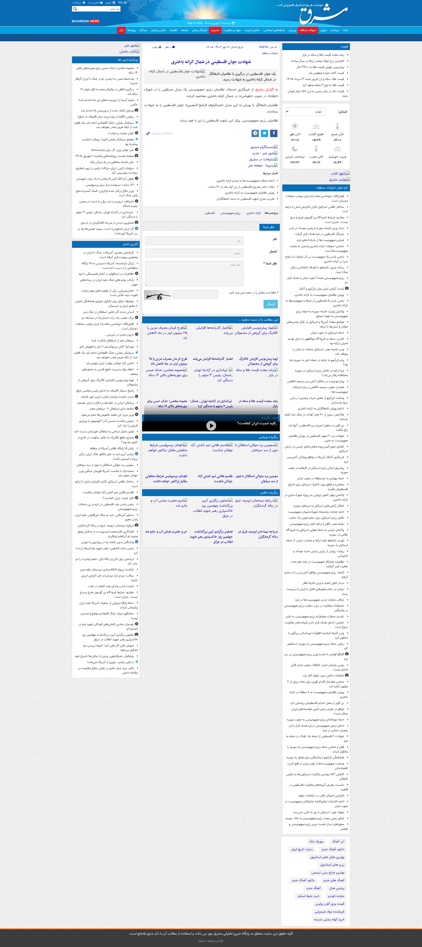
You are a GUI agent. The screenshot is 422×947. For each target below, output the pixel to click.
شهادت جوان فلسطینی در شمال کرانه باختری (211, 62)
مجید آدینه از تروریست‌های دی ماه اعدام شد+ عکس (108, 102)
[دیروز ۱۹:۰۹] (210, 340)
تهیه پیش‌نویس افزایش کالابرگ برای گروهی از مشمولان (258, 361)
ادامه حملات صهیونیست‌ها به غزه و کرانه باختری (245, 180)
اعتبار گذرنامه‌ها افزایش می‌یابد (212, 359)
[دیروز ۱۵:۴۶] (256, 382)
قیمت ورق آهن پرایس (330, 903)
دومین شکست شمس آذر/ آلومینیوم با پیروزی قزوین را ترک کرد (108, 423)
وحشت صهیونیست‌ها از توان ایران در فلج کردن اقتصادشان (317, 766)
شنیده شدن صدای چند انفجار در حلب (111, 586)
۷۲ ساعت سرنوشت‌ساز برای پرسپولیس (110, 185)
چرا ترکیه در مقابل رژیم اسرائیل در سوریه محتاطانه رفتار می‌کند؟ (321, 373)
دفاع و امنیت (252, 30)
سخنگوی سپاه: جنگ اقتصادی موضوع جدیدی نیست (109, 615)
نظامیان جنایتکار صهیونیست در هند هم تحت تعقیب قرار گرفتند (319, 564)
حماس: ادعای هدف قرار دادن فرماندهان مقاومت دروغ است (316, 625)
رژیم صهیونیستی (230, 213)
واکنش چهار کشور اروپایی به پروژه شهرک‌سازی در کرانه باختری (316, 497)
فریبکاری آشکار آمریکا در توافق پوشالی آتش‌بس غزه (317, 459)
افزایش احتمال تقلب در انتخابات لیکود (321, 795)
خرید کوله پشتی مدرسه (329, 919)
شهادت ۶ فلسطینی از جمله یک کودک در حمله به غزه (317, 738)
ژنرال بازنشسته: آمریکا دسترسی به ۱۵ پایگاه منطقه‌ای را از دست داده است (110, 265)
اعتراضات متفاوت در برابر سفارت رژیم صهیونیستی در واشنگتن (316, 608)
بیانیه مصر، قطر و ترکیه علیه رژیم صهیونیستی (317, 524)
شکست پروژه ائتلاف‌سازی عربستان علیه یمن (107, 569)
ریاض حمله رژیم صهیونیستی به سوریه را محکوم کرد (317, 646)
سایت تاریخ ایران (302, 849)
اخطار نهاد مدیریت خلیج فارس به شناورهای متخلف (110, 371)
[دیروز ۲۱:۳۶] (256, 457)
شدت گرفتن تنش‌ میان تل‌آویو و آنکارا (321, 288)
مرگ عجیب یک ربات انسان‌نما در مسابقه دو (108, 318)
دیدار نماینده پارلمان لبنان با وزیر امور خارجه (107, 396)
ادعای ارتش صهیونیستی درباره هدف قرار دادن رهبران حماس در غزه (318, 728)
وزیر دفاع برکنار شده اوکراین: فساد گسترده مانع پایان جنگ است (107, 193)
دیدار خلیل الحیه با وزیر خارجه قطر (323, 583)
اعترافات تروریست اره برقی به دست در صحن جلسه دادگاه (108, 203)
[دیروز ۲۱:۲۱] (211, 425)
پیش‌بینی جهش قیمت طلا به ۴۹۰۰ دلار (320, 67)
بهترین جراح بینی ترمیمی (327, 872)
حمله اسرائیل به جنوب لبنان (327, 332)
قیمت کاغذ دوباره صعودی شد (326, 73)
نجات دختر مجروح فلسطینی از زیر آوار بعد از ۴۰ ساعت (241, 187)
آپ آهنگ (338, 841)
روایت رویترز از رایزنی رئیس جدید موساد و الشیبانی (320, 553)
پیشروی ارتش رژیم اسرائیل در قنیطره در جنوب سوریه (318, 470)
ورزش (292, 30)
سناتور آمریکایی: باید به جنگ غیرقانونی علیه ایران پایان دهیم (106, 517)
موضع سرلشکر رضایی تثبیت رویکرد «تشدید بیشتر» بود (110, 141)
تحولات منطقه (308, 30)
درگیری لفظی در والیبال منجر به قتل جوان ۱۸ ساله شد (109, 91)
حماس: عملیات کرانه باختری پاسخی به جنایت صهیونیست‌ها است (318, 248)
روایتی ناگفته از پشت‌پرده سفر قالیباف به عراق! (105, 116)
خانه (345, 30)
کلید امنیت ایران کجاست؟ (256, 423)
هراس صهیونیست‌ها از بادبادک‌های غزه (320, 240)
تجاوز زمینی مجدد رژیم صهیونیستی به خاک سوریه (314, 818)
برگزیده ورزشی (268, 437)
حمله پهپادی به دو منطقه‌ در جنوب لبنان (320, 478)
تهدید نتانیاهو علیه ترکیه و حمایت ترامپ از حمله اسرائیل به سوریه (317, 542)
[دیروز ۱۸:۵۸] (165, 340)
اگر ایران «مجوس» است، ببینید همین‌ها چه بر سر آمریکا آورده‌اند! (108, 231)
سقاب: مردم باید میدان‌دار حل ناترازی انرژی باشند (109, 578)
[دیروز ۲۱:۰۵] (256, 512)
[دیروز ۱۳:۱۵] (165, 382)
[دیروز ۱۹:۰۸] (165, 512)
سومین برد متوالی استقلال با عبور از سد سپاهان (256, 478)
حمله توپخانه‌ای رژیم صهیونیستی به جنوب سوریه (315, 719)
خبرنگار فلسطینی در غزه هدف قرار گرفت (319, 234)
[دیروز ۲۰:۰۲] (210, 512)
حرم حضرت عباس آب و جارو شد (166, 531)
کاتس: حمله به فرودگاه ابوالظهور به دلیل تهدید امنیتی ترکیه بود (317, 341)
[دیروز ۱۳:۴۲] (210, 382)
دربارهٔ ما (77, 3)
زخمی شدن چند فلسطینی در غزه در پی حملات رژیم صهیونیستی (108, 506)
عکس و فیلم (158, 30)
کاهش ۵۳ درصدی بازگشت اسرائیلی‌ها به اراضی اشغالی (317, 776)
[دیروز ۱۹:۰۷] (165, 457)
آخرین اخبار (130, 244)
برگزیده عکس (269, 492)
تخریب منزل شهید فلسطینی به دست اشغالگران (245, 198)
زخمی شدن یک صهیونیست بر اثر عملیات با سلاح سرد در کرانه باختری (316, 259)
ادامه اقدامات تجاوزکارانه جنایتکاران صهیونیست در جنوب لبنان (316, 803)
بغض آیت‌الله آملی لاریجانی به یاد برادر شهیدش (105, 178)
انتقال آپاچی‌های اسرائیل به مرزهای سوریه (318, 505)
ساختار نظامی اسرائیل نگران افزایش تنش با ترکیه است (316, 209)
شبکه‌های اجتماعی (274, 30)
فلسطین (209, 213)
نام (275, 239)
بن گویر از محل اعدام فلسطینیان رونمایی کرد (317, 703)
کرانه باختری (253, 213)
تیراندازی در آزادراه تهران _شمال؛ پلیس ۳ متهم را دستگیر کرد (107, 214)
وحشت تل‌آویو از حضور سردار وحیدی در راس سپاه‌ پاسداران (319, 400)
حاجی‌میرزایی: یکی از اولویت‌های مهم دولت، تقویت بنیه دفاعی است (109, 293)
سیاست (334, 30)
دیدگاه (143, 30)
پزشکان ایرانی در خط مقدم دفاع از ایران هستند (105, 403)
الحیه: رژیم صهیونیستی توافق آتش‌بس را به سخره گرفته (316, 574)
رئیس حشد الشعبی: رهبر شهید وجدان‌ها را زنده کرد (107, 550)
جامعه (184, 30)
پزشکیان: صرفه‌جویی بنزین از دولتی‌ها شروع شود (104, 656)
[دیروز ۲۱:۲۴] (210, 457)
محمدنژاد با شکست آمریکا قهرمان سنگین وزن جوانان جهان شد (108, 473)
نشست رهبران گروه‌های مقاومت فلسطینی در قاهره (318, 787)
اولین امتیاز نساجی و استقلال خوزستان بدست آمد (104, 431)
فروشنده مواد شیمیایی (329, 911)
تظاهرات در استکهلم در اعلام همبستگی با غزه (106, 274)
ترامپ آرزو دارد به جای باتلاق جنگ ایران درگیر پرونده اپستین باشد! (108, 456)
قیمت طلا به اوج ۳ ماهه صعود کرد (323, 85)
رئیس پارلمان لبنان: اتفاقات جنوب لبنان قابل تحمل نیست (319, 667)
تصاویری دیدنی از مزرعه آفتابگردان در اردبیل (107, 222)
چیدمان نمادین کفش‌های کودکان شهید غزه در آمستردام (108, 626)
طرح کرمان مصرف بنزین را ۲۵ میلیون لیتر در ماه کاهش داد (168, 361)
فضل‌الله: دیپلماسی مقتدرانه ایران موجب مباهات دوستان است (317, 198)
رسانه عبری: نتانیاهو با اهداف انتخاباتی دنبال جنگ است (319, 269)
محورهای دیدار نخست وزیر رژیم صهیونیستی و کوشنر (318, 826)
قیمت (344, 46)
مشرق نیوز (313, 12)
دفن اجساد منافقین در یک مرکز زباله (112, 162)
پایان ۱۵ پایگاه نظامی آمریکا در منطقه (112, 448)
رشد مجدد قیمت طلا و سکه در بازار (323, 55)
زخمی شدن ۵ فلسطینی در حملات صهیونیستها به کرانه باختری (317, 303)
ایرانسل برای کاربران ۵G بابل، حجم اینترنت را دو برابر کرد (106, 561)
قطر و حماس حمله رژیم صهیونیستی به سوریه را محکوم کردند (317, 749)
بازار (121, 30)
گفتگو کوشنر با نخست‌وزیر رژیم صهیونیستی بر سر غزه (316, 656)
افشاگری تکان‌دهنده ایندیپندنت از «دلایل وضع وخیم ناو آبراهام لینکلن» (108, 534)
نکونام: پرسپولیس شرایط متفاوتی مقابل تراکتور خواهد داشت (166, 478)
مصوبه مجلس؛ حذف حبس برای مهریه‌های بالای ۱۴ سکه (107, 70)
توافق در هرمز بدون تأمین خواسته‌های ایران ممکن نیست (320, 711)
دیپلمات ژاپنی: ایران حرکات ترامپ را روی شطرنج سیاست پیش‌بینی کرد (107, 170)
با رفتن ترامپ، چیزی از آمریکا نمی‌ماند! (110, 662)
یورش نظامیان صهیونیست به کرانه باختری (319, 295)
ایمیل (273, 251)
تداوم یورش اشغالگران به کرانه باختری (321, 408)
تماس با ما (94, 3)
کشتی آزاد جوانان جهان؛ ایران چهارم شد (110, 363)
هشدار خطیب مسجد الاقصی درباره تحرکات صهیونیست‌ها (320, 389)
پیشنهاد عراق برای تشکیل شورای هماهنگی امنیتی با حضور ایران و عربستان (106, 303)
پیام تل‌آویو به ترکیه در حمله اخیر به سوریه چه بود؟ (318, 362)
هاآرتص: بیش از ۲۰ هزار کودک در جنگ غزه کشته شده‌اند (316, 417)
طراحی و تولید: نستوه (211, 940)
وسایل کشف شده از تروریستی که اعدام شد (107, 110)
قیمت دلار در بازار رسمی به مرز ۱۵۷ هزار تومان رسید (318, 93)
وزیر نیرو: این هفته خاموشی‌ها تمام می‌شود (107, 415)
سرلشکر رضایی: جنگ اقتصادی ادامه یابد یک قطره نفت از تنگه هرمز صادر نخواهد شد (106, 125)
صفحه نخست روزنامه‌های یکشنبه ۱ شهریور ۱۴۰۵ (104, 156)
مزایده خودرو (336, 896)
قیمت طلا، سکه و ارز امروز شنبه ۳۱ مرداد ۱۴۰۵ (315, 79)
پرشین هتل (336, 888)
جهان (323, 30)
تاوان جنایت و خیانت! (121, 133)
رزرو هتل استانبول (332, 864)
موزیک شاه (316, 841)
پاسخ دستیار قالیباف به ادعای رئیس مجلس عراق (105, 390)
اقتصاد (173, 30)
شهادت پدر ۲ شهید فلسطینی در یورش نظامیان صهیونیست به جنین (318, 438)
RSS (121, 3)
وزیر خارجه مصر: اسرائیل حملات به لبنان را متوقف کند (320, 351)
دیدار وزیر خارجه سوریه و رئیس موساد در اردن (316, 228)
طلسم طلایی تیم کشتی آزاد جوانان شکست (215, 478)
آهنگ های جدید (333, 880)
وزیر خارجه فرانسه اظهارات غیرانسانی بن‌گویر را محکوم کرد (318, 635)
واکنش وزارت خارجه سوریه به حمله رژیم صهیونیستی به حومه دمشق (322, 313)
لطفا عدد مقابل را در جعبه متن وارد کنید (253, 293)
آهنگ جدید (313, 888)
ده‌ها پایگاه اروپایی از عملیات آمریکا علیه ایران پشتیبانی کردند (108, 605)
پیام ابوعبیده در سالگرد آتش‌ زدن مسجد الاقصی (315, 381)
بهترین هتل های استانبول (327, 857)
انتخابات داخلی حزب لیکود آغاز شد (323, 675)
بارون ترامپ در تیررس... (119, 334)
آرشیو (109, 3)
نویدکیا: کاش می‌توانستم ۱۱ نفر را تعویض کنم (107, 346)
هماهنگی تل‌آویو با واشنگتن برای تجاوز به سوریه (315, 757)
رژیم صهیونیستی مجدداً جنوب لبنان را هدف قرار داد (317, 280)
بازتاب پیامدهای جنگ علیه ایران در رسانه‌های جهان (109, 282)
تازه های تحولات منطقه (332, 187)
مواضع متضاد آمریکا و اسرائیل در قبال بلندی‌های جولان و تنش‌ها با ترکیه (317, 324)
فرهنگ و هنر (199, 30)
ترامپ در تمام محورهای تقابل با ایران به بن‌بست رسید (317, 591)
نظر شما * (270, 263)
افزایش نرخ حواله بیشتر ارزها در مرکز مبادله (317, 61)
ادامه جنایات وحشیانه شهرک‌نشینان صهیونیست (316, 512)
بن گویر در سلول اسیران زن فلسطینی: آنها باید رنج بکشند (318, 427)
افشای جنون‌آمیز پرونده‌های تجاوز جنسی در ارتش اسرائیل (316, 449)
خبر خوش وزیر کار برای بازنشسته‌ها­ (112, 150)
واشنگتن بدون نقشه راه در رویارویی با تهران (107, 542)
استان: (342, 111)
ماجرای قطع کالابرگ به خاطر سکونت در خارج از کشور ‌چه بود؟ (108, 440)
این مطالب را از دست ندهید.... (258, 319)
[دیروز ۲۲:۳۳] (256, 340)
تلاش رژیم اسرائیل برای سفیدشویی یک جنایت (316, 517)
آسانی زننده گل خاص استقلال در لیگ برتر (108, 312)
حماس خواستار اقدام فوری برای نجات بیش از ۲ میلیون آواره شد (317, 684)
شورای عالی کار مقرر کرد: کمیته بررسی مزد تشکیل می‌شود (110, 648)
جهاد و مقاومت (232, 30)
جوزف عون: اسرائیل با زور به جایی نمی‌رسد (318, 812)
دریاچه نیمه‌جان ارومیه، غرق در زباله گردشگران (258, 534)
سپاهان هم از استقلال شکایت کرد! (112, 340)
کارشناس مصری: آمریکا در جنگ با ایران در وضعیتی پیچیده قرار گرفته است (110, 255)
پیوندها (131, 30)
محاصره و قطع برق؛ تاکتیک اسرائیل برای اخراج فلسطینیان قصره (318, 486)
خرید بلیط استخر (308, 896)
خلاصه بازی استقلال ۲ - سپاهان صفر (112, 408)
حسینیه (215, 30)
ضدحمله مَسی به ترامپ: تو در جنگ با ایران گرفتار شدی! (106, 81)
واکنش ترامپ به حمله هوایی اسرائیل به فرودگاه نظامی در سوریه (317, 532)
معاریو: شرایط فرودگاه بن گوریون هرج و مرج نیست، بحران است (319, 219)
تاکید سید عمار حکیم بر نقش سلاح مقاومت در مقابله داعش (108, 670)
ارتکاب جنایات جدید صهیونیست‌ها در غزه (319, 600)
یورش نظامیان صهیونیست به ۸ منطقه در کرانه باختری (318, 694)
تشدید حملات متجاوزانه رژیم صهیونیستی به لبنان (314, 616)
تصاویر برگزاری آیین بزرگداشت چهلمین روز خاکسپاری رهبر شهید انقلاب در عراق (211, 537)
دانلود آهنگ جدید (332, 849)
